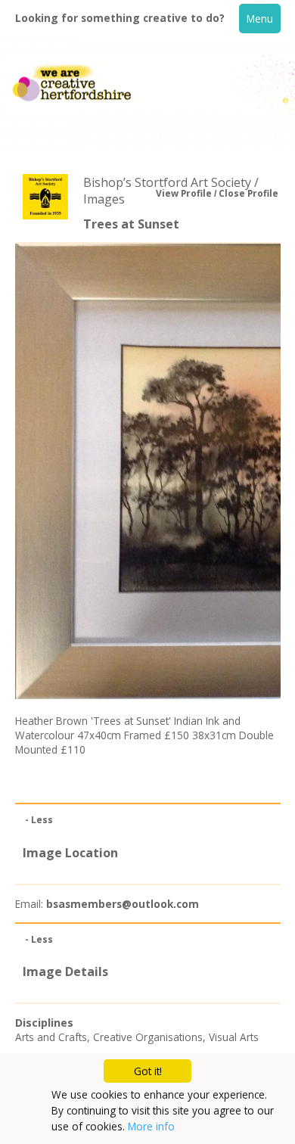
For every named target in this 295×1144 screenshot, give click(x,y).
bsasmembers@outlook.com (122, 904)
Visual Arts (234, 1037)
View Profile (184, 193)
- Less (39, 819)
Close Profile (248, 193)
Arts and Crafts (51, 1037)
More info (151, 1126)
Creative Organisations (148, 1037)
